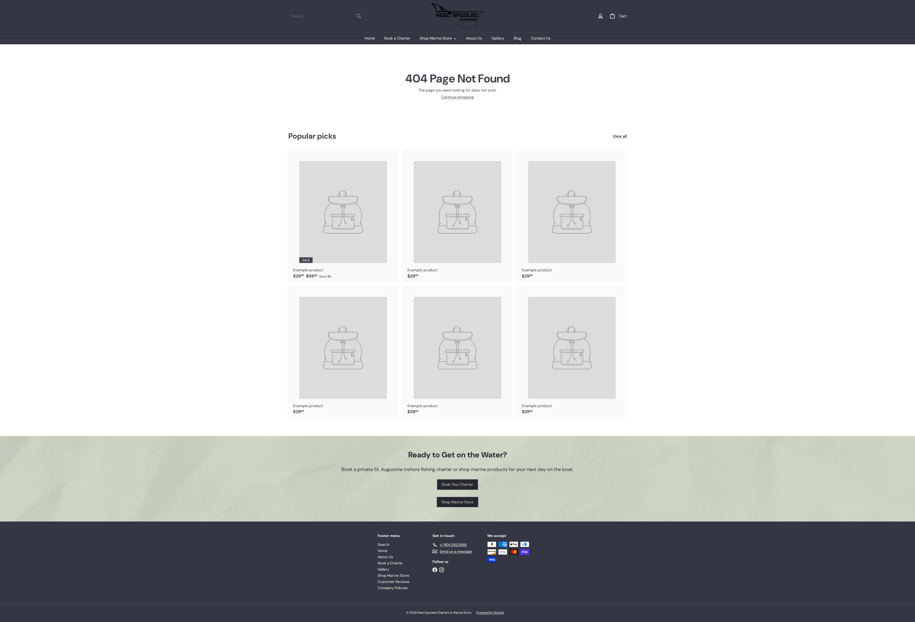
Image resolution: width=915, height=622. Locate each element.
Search (384, 544)
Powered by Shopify (490, 613)
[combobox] (326, 16)
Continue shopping (457, 97)
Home (370, 38)
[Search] (359, 16)
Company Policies (393, 588)
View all (620, 136)
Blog (517, 38)
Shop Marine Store (436, 38)
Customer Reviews (393, 581)
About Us (474, 38)
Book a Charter (397, 38)
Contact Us (540, 38)
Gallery (498, 38)
